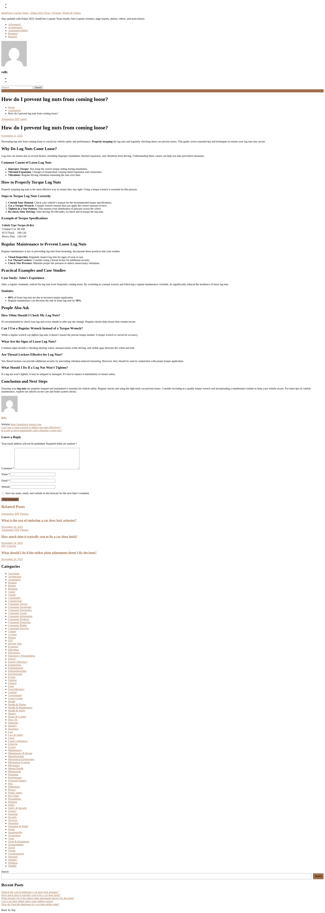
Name (5, 474)
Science (12, 811)
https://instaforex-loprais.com (25, 424)
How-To (12, 719)
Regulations (14, 798)
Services (12, 820)
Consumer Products (18, 619)
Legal (11, 738)
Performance (15, 777)
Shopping (13, 823)
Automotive (18, 30)
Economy (13, 646)
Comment (7, 468)
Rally (4, 417)
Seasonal (13, 814)
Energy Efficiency (18, 661)
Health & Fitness (17, 704)
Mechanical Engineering (21, 759)
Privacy (12, 789)
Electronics (14, 652)
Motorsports (14, 771)
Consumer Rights (17, 625)
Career (11, 591)
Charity (12, 594)
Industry (12, 725)
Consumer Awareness (19, 607)
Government (14, 695)
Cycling (12, 634)
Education (13, 649)
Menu (4, 90)
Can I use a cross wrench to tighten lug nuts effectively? (31, 427)
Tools (11, 838)
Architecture (15, 27)
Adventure (14, 24)
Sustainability (15, 832)
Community (14, 597)
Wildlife (12, 865)
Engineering (14, 664)
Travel (11, 847)
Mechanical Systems (19, 762)
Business (13, 588)
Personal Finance (17, 780)
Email (5, 480)
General (12, 692)
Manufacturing (16, 756)
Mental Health (15, 768)
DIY (17, 119)
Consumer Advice (17, 604)
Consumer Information (20, 616)
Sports (11, 829)
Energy (12, 658)
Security (12, 817)
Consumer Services (18, 628)
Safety (23, 119)
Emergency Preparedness (21, 655)
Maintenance (15, 750)
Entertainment (15, 668)
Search (5, 871)
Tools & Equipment (18, 841)
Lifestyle (11, 546)
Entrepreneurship (17, 671)
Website (5, 486)
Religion (12, 802)
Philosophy (14, 786)
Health (11, 701)
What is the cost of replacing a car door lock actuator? (39, 520)
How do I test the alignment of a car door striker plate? (30, 904)
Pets (10, 783)
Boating (13, 33)
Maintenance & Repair (20, 753)
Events (11, 677)
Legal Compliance (18, 741)
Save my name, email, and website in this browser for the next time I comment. (47, 493)
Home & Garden (17, 716)
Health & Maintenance (20, 707)
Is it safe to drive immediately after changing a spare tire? (31, 430)
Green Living (15, 698)
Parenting (13, 774)
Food (11, 686)
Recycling (13, 795)
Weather (12, 859)
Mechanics (14, 765)
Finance (24, 513)
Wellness (13, 862)
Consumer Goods (17, 613)
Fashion (12, 680)
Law (10, 731)
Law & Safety (15, 735)
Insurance (13, 728)
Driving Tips (15, 643)
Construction (15, 601)
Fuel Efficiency (16, 689)
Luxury (12, 747)
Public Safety (15, 792)
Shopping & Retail (18, 826)
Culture (12, 631)
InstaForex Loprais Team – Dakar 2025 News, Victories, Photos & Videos (41, 13)
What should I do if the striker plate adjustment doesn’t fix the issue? (49, 552)
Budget (12, 36)
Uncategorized (16, 853)
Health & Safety (16, 710)
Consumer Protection (19, 622)
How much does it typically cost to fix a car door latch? (39, 536)
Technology (14, 835)
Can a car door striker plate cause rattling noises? (27, 901)
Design (12, 637)
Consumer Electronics (20, 610)
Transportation (16, 844)
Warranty (13, 856)
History (12, 713)
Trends (11, 850)
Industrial (13, 722)
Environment (15, 674)
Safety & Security (17, 808)
